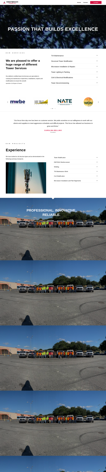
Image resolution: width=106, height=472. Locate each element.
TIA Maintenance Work (61, 171)
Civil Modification (59, 176)
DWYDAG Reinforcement (62, 162)
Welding (56, 167)
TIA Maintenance (57, 56)
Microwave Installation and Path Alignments (67, 181)
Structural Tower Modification (61, 61)
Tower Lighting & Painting (60, 72)
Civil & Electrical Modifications (62, 77)
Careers (85, 2)
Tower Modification (60, 157)
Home (79, 2)
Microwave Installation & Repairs (63, 67)
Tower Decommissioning (60, 83)
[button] (74, 56)
